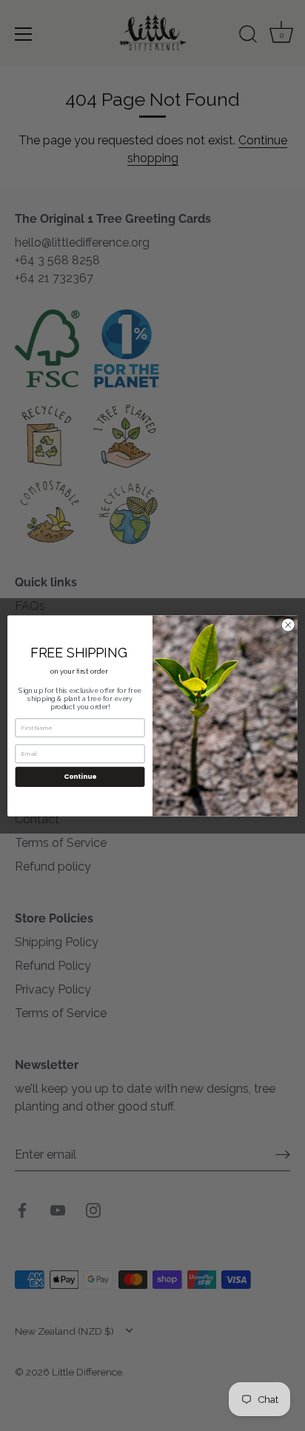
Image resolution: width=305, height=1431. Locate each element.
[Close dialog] (288, 624)
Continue (80, 776)
